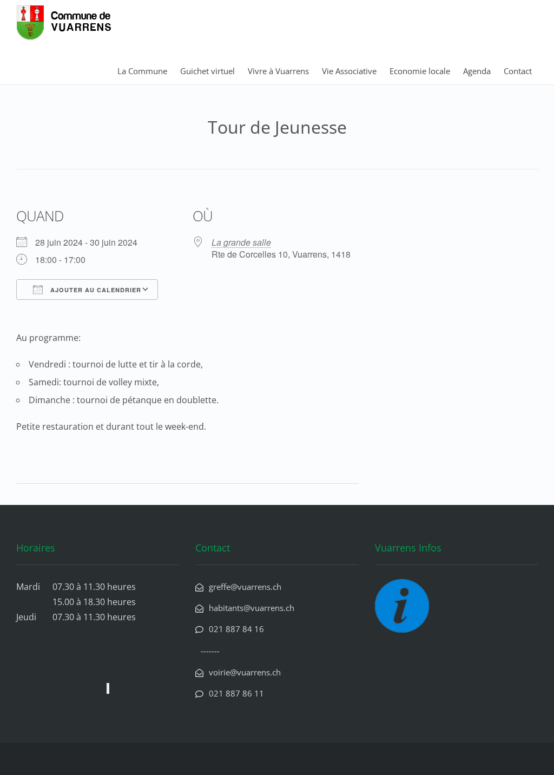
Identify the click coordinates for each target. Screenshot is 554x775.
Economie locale (420, 70)
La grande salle (241, 242)
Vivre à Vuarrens (278, 70)
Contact (518, 70)
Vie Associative (349, 70)
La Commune (142, 70)
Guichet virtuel (207, 70)
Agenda (477, 70)
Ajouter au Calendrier (94, 290)
